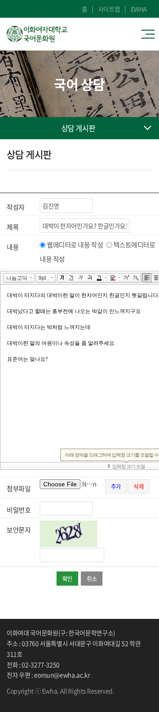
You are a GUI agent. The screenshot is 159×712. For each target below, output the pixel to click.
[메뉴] (150, 34)
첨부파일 (18, 488)
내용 (13, 247)
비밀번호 (18, 510)
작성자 (16, 207)
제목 (13, 227)
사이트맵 (109, 8)
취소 (92, 578)
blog (35, 698)
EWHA (139, 8)
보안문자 (18, 530)
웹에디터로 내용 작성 (75, 245)
